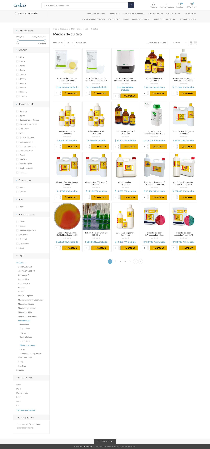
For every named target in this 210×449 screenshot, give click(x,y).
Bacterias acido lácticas (29, 120)
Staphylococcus (26, 168)
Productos (20, 263)
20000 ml (23, 92)
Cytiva (18, 385)
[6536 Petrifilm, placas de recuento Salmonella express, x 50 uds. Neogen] (67, 61)
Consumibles (23, 279)
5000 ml (23, 88)
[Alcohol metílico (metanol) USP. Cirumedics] (154, 165)
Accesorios (24, 325)
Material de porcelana (26, 308)
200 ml (22, 66)
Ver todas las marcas (25, 410)
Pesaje (21, 362)
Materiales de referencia (28, 316)
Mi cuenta (153, 7)
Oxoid (22, 248)
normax (31, 428)
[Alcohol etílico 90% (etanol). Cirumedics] (67, 165)
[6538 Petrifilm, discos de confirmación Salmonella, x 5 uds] (96, 61)
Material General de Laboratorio (30, 300)
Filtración (22, 292)
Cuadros (191, 42)
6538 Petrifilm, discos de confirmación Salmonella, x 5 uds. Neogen (96, 80)
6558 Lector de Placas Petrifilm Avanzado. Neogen (125, 79)
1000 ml (23, 74)
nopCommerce (87, 446)
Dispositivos (25, 329)
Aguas (22, 116)
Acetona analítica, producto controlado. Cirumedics (184, 79)
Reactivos (22, 366)
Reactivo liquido (26, 164)
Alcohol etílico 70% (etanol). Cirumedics (183, 132)
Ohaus (19, 401)
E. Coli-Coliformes (27, 137)
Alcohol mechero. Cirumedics (125, 183)
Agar (21, 207)
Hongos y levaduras (27, 146)
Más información (103, 441)
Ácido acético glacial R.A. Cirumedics (125, 132)
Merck (22, 222)
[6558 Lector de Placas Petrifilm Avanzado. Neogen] (125, 61)
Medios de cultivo (27, 345)
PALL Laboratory (25, 358)
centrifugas (36, 424)
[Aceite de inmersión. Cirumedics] (154, 61)
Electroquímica (24, 283)
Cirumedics (24, 243)
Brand (18, 397)
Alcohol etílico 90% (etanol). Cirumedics (67, 183)
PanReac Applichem (28, 230)
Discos (22, 133)
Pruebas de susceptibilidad (30, 353)
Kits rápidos (25, 333)
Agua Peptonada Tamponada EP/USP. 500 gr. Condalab (154, 133)
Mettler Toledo (22, 393)
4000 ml (23, 79)
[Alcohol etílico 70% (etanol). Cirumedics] (183, 115)
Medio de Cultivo (26, 151)
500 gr (22, 187)
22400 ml (23, 96)
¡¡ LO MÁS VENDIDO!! (26, 271)
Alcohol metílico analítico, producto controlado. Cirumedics (183, 184)
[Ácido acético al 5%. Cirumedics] (96, 115)
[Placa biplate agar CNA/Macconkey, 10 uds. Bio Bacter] (154, 216)
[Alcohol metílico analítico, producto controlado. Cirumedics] (183, 165)
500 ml (22, 70)
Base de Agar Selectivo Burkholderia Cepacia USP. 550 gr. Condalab (67, 235)
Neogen (23, 226)
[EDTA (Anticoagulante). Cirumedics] (125, 216)
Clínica (22, 349)
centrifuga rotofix (24, 424)
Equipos (21, 287)
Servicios (20, 370)
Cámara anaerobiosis (28, 124)
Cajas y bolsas (26, 337)
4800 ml (23, 83)
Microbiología (24, 320)
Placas (22, 155)
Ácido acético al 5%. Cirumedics (96, 132)
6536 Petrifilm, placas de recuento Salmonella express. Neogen (67, 80)
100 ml (22, 61)
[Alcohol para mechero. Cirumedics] (125, 165)
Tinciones (23, 172)
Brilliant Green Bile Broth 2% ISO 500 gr (96, 234)
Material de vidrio (25, 312)
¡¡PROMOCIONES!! (25, 267)
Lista (195, 42)
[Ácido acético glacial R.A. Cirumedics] (125, 115)
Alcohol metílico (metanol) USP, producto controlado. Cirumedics (154, 184)
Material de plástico (26, 304)
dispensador (22, 428)
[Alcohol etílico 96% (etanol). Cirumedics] (96, 165)
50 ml (22, 57)
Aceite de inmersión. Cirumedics (154, 79)
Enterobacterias (26, 142)
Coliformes (24, 129)
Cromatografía (24, 275)
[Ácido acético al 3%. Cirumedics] (67, 115)
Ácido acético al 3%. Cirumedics (67, 132)
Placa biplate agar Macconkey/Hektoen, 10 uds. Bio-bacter (183, 235)
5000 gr (23, 192)
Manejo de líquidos (25, 296)
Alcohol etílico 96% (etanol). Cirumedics (96, 183)
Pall (17, 405)
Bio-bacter (24, 235)
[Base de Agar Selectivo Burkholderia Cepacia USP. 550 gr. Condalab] (67, 216)
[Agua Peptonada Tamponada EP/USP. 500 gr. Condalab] (154, 115)
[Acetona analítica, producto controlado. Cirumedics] (183, 61)
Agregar (72, 93)
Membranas (25, 341)
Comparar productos (166, 7)
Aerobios (23, 111)
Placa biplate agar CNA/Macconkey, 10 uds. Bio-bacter (154, 235)
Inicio (55, 29)
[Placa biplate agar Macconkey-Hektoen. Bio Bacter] (183, 216)
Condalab (23, 239)
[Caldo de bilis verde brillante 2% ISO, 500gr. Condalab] (96, 216)
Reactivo (23, 159)
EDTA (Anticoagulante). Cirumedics (125, 234)
